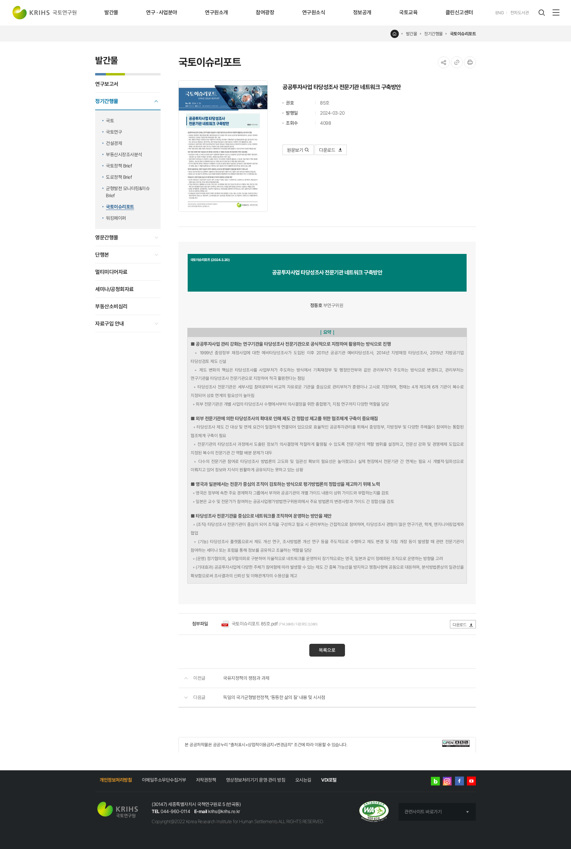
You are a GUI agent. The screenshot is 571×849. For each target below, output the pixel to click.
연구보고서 (106, 84)
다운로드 (327, 150)
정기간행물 (433, 34)
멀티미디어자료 (111, 272)
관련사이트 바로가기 (423, 812)
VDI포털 (329, 780)
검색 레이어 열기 (541, 12)
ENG (499, 12)
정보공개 (362, 12)
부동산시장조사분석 (124, 154)
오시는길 (303, 780)
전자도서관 (519, 12)
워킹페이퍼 (116, 218)
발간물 (111, 12)
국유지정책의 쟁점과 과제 (246, 678)
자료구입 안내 (109, 323)
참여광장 (265, 12)
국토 (110, 121)
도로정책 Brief (119, 177)
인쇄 (470, 62)
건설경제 (114, 143)
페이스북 (459, 781)
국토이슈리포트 (463, 34)
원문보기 (295, 150)
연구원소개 (216, 12)
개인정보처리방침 (116, 780)
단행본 (102, 255)
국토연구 (114, 132)
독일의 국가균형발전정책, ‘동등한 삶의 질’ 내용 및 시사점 (274, 697)
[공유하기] (444, 62)
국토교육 (408, 12)
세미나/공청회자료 (114, 289)
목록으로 (327, 650)
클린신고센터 (459, 12)
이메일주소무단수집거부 (164, 780)
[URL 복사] (457, 62)
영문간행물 (106, 237)
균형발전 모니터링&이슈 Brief (128, 192)
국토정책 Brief (119, 166)
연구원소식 (313, 12)
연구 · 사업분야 (161, 12)
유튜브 (471, 781)
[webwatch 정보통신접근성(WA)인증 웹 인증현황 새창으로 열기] (374, 812)
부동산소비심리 (111, 306)
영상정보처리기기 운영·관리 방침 (256, 780)
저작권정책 (206, 780)
